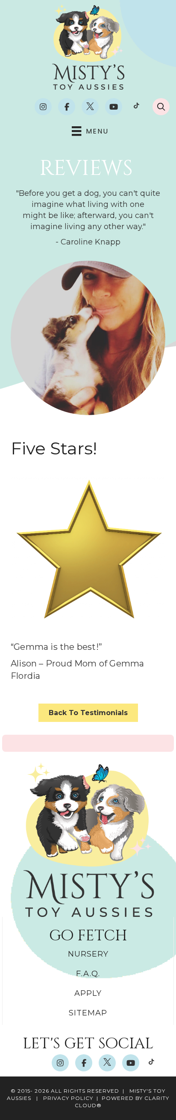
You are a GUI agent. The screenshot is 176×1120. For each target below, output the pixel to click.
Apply (88, 993)
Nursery (88, 954)
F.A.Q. (88, 973)
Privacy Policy (68, 1098)
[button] (43, 106)
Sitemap (88, 1013)
